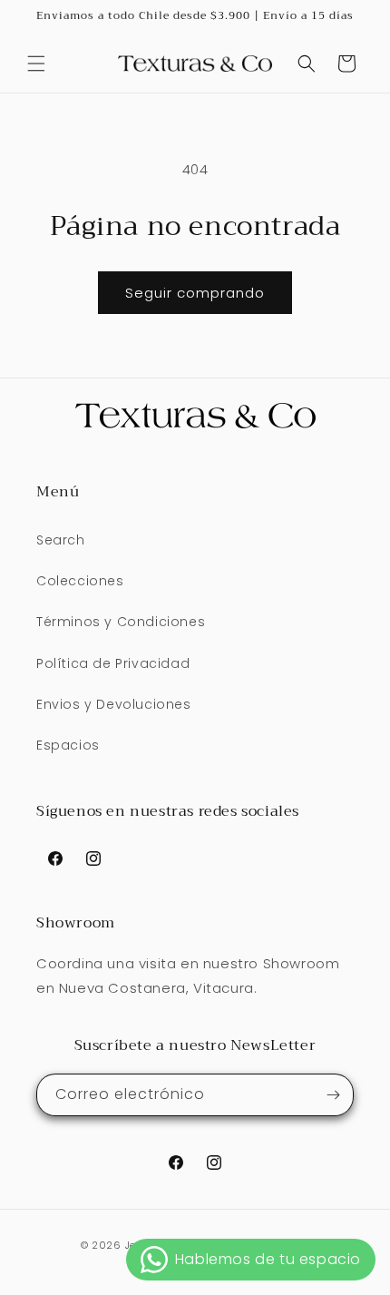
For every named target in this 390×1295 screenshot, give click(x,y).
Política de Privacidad (113, 663)
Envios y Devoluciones (113, 704)
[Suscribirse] (333, 1095)
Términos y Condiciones (120, 622)
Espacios (68, 745)
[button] (36, 63)
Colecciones (80, 581)
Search (60, 540)
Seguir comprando (195, 292)
